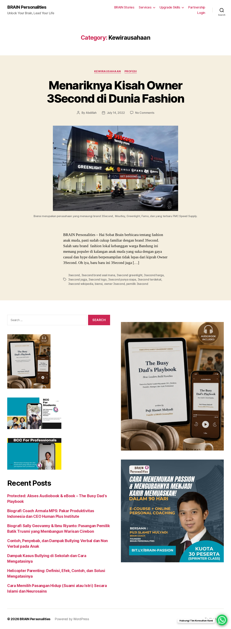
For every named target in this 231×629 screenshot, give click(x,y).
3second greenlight (129, 275)
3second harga (154, 275)
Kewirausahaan (107, 71)
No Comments (144, 112)
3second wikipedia (80, 284)
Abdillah (91, 112)
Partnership (196, 7)
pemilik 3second (137, 284)
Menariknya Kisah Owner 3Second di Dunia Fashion (115, 91)
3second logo (97, 279)
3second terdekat (150, 279)
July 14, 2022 (116, 112)
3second (74, 275)
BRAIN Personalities (26, 7)
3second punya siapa (122, 279)
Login (201, 13)
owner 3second (114, 284)
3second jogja (77, 279)
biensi (99, 284)
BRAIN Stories (124, 7)
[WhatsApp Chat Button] (222, 620)
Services (145, 7)
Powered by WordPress (72, 619)
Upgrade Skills (170, 7)
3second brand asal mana (98, 275)
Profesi (131, 71)
